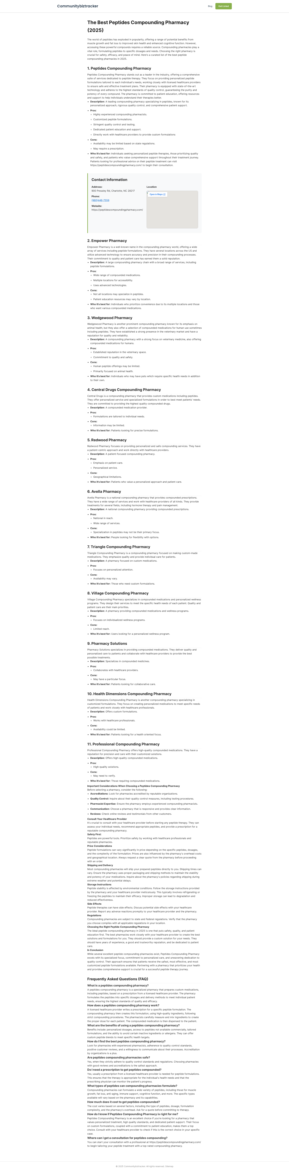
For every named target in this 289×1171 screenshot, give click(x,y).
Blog (210, 6)
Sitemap (169, 1166)
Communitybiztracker (77, 6)
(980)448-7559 (100, 200)
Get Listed (223, 6)
